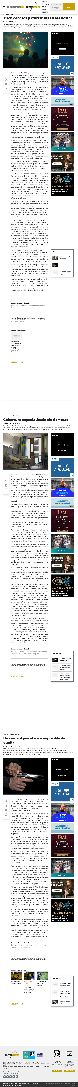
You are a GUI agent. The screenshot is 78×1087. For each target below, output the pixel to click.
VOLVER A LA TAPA (17, 362)
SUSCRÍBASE (69, 1071)
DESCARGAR (57, 1071)
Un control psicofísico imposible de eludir (65, 265)
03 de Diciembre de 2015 (11, 22)
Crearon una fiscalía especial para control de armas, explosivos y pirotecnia (16, 346)
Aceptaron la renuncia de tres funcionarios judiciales (65, 273)
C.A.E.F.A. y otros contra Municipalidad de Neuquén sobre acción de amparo (28, 306)
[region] (62, 209)
